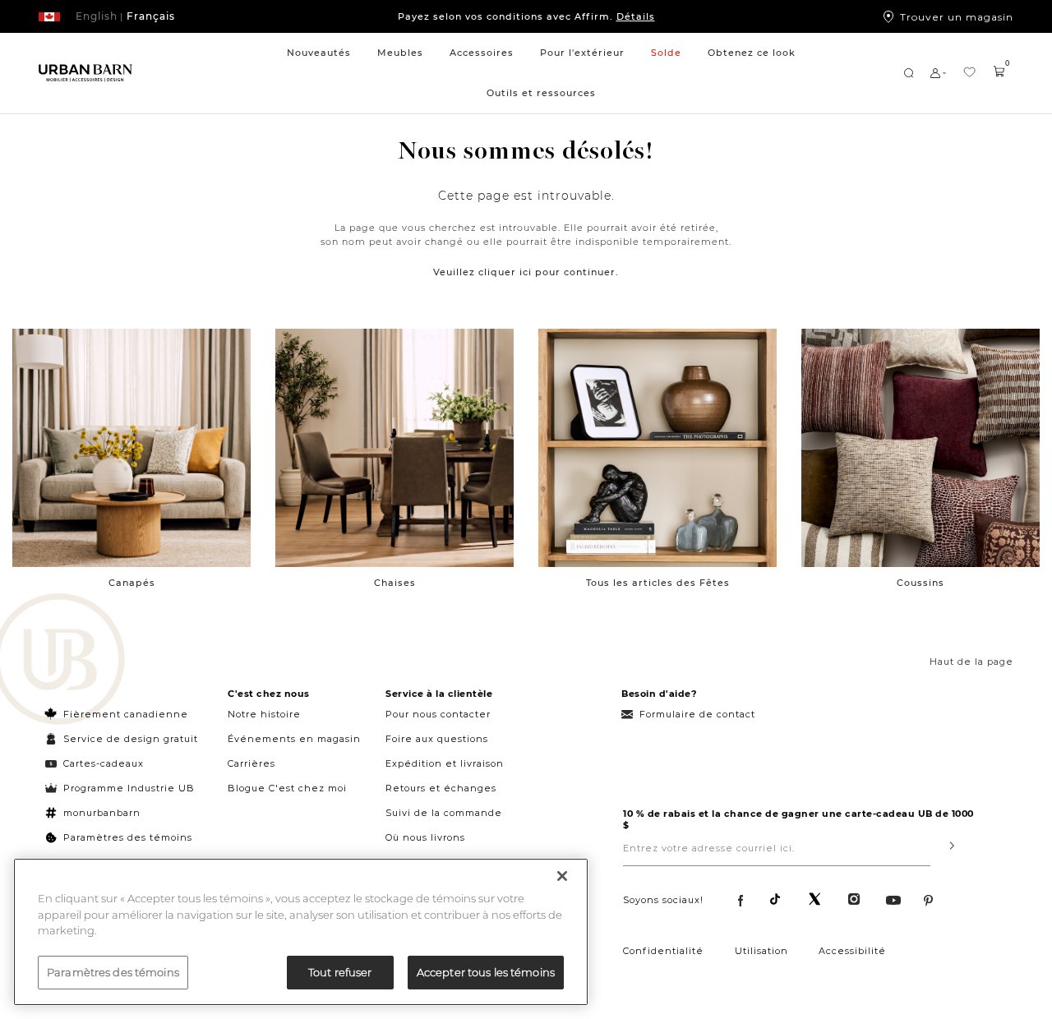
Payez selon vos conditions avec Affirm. (526, 16)
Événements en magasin (294, 739)
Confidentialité (663, 951)
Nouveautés (319, 52)
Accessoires (482, 52)
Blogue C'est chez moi (287, 788)
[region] (300, 932)
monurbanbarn (102, 812)
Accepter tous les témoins (486, 971)
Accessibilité (852, 951)
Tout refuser (340, 971)
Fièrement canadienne (125, 714)
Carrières (251, 763)
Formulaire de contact (697, 714)
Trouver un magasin (956, 16)
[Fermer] (562, 876)
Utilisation (761, 951)
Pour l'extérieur (582, 52)
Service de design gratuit (129, 739)
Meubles (400, 52)
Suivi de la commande (443, 812)
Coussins (920, 582)
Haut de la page (971, 661)
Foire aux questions (436, 739)
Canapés (131, 582)
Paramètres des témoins (127, 837)
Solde (666, 52)
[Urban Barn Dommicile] (85, 73)
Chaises (395, 582)
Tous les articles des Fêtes (658, 582)
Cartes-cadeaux (103, 763)
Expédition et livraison (444, 763)
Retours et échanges (440, 788)
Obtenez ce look (752, 52)
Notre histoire (264, 714)
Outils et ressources (541, 93)
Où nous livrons (425, 837)
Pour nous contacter (438, 714)
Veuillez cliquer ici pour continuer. (526, 272)
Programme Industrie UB (129, 788)
